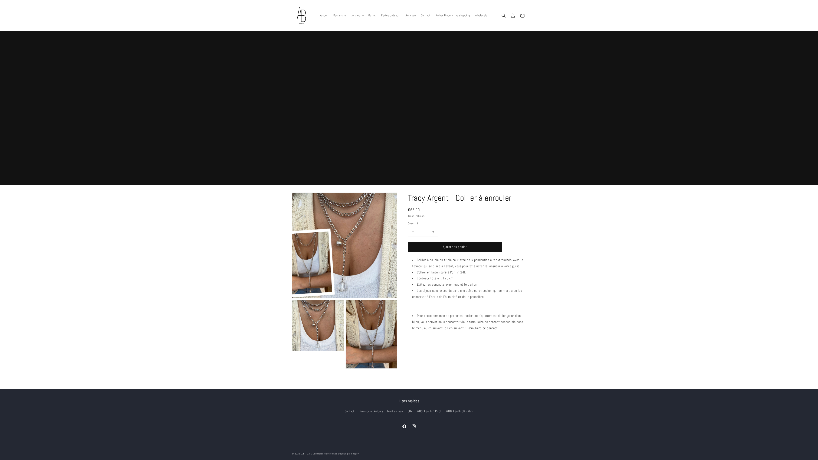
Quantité (413, 223)
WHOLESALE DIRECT (429, 411)
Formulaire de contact (483, 328)
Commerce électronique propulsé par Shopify (336, 453)
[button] (357, 15)
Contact (349, 411)
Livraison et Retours (371, 411)
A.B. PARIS (306, 453)
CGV (410, 411)
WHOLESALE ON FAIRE (459, 411)
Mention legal (395, 411)
